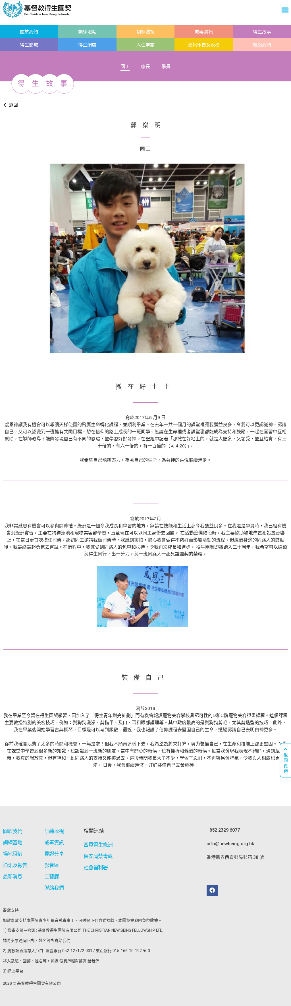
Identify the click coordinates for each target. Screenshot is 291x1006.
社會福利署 (96, 867)
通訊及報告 (15, 865)
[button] (285, 10)
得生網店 (87, 44)
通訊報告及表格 (204, 44)
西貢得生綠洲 (98, 845)
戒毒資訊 (204, 31)
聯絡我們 (262, 44)
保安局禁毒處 (98, 856)
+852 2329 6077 (223, 830)
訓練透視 (145, 31)
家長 (145, 66)
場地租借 (12, 854)
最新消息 (12, 877)
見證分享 (54, 854)
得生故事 (262, 31)
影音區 (51, 865)
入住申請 (145, 44)
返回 (13, 104)
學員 (166, 66)
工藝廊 (51, 877)
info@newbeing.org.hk (230, 843)
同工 (125, 66)
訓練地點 (87, 31)
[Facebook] (212, 890)
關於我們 (29, 31)
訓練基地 (12, 843)
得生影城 (29, 44)
